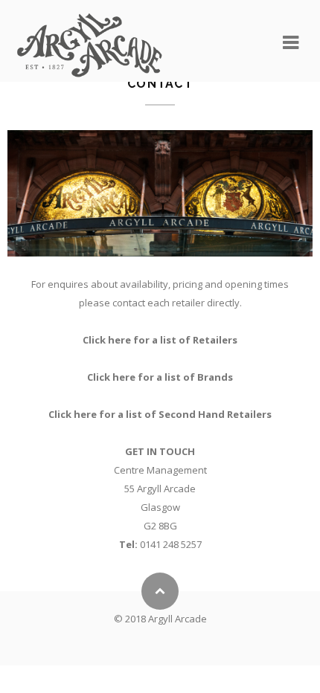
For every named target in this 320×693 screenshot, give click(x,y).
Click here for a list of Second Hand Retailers (160, 414)
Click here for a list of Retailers (160, 339)
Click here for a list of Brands (160, 377)
